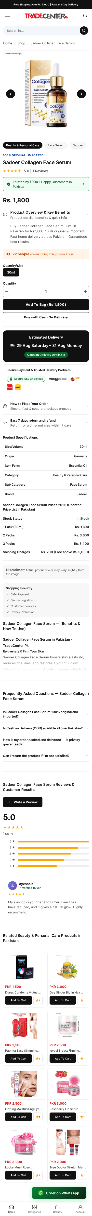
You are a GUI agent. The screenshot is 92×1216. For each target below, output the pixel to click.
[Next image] (81, 93)
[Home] (46, 16)
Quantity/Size (13, 266)
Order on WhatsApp (62, 1193)
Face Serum (56, 145)
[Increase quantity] (85, 291)
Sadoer (78, 145)
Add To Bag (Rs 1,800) (46, 304)
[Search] (84, 30)
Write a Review (26, 802)
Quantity (9, 283)
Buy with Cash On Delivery (46, 317)
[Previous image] (10, 93)
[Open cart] (84, 16)
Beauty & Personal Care (22, 145)
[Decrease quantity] (6, 291)
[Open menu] (7, 16)
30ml (11, 272)
